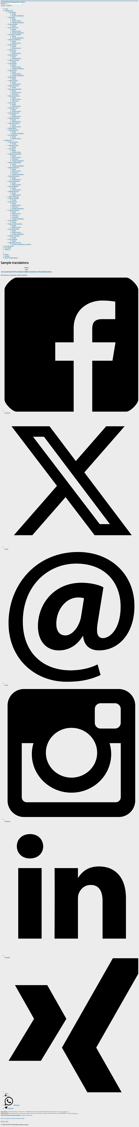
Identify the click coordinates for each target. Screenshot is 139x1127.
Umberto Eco (12, 50)
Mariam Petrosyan (13, 167)
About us (7, 249)
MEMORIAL (12, 128)
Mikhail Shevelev (13, 191)
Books (14, 14)
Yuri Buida (11, 17)
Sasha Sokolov (12, 201)
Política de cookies (20, 1118)
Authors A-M (9, 10)
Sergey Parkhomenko (14, 162)
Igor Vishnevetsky (13, 229)
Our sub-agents (9, 246)
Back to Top (4, 1121)
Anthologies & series (14, 242)
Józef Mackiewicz (13, 113)
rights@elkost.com (65, 1111)
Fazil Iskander (12, 63)
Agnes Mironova (13, 130)
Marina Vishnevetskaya (15, 224)
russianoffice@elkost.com (27, 1115)
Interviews (15, 94)
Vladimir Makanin (13, 118)
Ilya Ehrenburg (12, 55)
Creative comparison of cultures (21, 244)
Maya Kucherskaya (14, 96)
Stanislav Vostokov (14, 236)
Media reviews (16, 21)
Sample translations (18, 15)
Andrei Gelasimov (13, 60)
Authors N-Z (8, 140)
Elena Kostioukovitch (14, 89)
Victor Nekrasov (13, 142)
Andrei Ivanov (12, 70)
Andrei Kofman (13, 80)
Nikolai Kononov (13, 85)
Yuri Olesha (11, 149)
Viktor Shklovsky (13, 196)
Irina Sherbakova (13, 186)
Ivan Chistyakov (13, 27)
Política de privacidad (11, 1118)
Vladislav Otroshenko (14, 154)
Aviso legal (3, 1118)
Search (3, 3)
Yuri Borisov (12, 12)
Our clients (8, 247)
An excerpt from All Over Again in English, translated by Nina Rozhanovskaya (26, 271)
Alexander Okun (13, 145)
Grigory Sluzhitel (13, 198)
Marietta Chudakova (14, 39)
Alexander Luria (13, 108)
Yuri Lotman (12, 102)
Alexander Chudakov (14, 34)
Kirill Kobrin (12, 77)
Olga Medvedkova (13, 123)
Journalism (15, 217)
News (6, 9)
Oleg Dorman (12, 44)
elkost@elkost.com (74, 1113)
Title (26, 269)
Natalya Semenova (14, 181)
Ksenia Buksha (12, 24)
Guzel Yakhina (12, 239)
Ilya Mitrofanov (13, 135)
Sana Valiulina (12, 220)
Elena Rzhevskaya (13, 176)
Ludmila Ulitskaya (13, 210)
